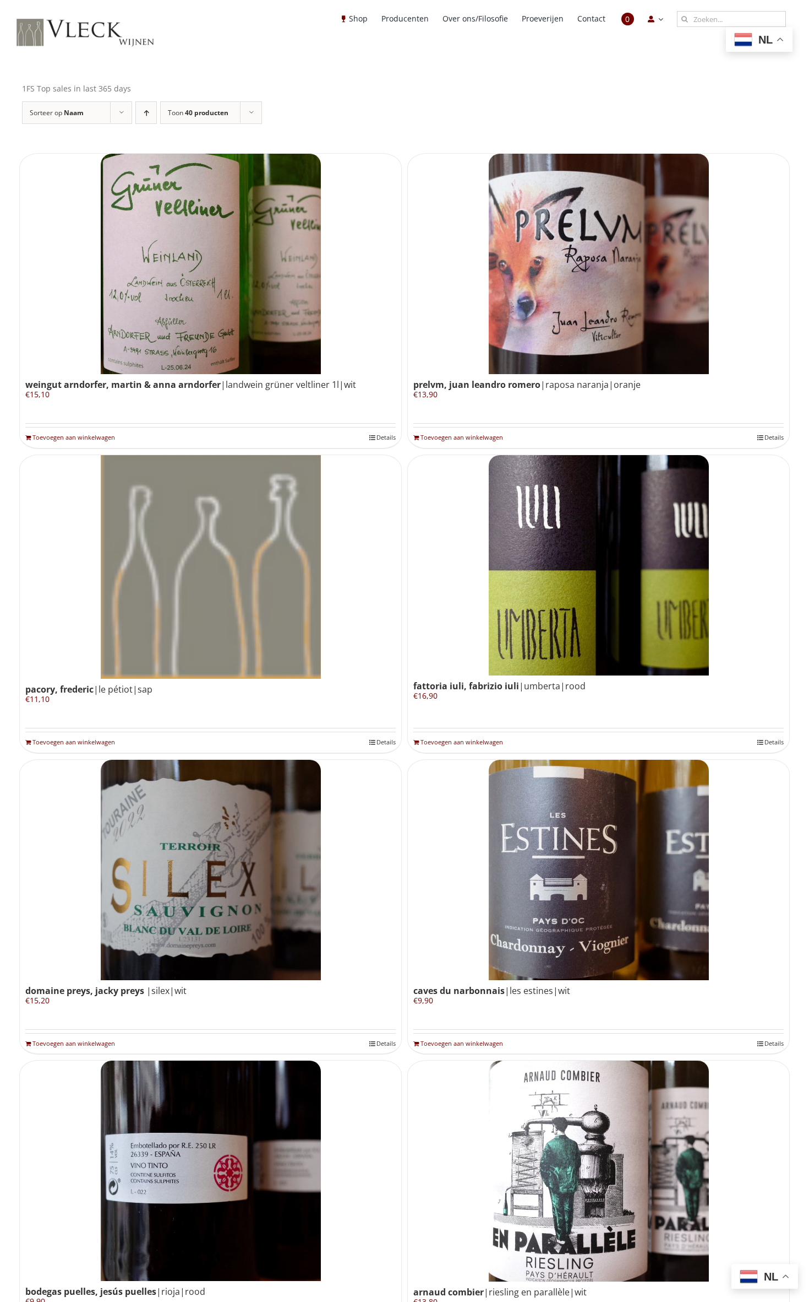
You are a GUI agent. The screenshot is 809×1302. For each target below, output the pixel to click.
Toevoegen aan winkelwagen (73, 437)
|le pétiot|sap (88, 689)
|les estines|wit (491, 991)
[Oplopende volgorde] (146, 112)
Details (386, 437)
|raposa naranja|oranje (527, 385)
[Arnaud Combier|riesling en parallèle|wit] (598, 1171)
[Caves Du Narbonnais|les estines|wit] (598, 870)
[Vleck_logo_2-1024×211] (85, 21)
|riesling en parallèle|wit (500, 1292)
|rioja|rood (115, 1291)
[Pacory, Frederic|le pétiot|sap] (210, 567)
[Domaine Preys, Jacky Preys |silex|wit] (210, 870)
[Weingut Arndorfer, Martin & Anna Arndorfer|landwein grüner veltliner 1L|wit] (210, 264)
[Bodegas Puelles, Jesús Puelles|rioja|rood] (210, 1171)
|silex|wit (106, 991)
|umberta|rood (499, 686)
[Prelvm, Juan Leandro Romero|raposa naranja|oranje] (598, 264)
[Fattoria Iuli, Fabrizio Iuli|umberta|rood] (598, 565)
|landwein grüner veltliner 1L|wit (190, 385)
